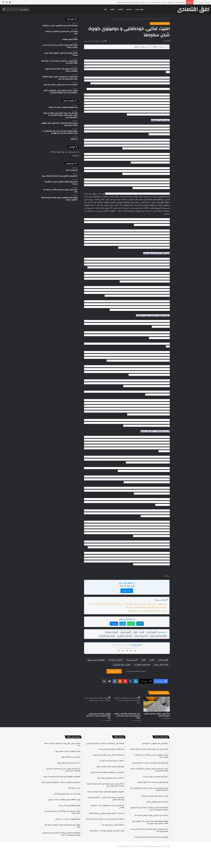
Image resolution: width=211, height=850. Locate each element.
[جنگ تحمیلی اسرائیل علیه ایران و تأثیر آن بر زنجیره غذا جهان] (156, 704)
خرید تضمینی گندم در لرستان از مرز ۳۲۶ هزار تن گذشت (168, 2)
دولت (105, 9)
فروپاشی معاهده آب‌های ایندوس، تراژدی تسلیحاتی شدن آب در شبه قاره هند (98, 715)
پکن (142, 660)
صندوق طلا (76, 155)
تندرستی (129, 9)
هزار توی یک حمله (126, 586)
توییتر (122, 623)
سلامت (112, 9)
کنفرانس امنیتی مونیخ (95, 660)
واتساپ (131, 623)
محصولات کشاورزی (141, 664)
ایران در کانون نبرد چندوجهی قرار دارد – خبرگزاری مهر (147, 611)
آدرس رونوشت (114, 671)
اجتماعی (120, 9)
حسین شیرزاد (131, 660)
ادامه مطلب (127, 591)
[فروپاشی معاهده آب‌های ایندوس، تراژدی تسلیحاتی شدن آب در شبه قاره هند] (97, 704)
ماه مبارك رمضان (160, 664)
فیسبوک (113, 623)
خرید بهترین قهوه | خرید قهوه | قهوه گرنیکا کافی (64, 152)
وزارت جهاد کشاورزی (121, 664)
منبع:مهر (167, 576)
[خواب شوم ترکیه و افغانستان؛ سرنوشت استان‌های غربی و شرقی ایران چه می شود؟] (127, 704)
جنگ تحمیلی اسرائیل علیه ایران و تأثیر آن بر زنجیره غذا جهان (157, 714)
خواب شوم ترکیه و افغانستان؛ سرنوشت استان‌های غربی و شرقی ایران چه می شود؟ (127, 715)
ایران (151, 660)
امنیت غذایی (162, 660)
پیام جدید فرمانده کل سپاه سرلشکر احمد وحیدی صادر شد (146, 607)
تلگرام (140, 623)
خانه (167, 19)
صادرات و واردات (114, 660)
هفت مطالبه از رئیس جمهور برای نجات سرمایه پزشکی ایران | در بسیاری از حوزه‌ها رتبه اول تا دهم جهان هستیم (127, 604)
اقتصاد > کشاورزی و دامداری (155, 19)
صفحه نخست (139, 9)
